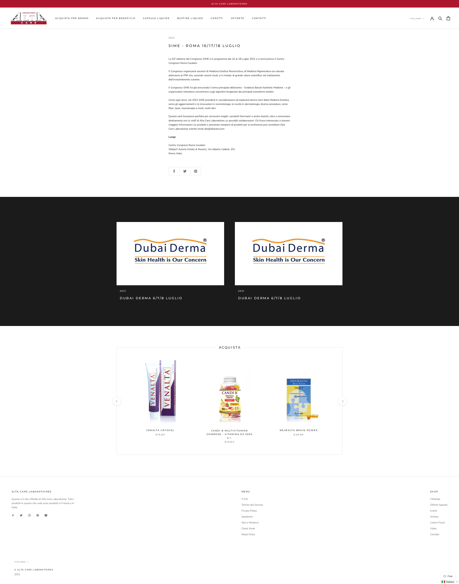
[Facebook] (13, 515)
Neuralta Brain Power (299, 430)
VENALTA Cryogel (160, 430)
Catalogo (435, 499)
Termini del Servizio (252, 505)
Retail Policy (248, 534)
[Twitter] (21, 515)
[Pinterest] (37, 515)
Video (433, 528)
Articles (434, 516)
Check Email (248, 528)
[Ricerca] (440, 18)
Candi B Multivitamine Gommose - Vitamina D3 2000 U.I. (229, 434)
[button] (450, 582)
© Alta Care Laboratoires (33, 569)
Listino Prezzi (437, 522)
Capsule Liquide (156, 18)
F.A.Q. (245, 499)
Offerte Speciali (438, 505)
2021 (17, 574)
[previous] (117, 401)
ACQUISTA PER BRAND (72, 18)
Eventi (433, 510)
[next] (342, 401)
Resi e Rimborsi (250, 522)
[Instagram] (29, 515)
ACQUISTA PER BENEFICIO (115, 18)
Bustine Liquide (190, 18)
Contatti (434, 534)
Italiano (415, 18)
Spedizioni (247, 516)
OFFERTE (237, 18)
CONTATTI (259, 18)
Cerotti (217, 18)
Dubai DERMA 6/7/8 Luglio (151, 298)
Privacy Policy (249, 510)
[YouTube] (46, 515)
